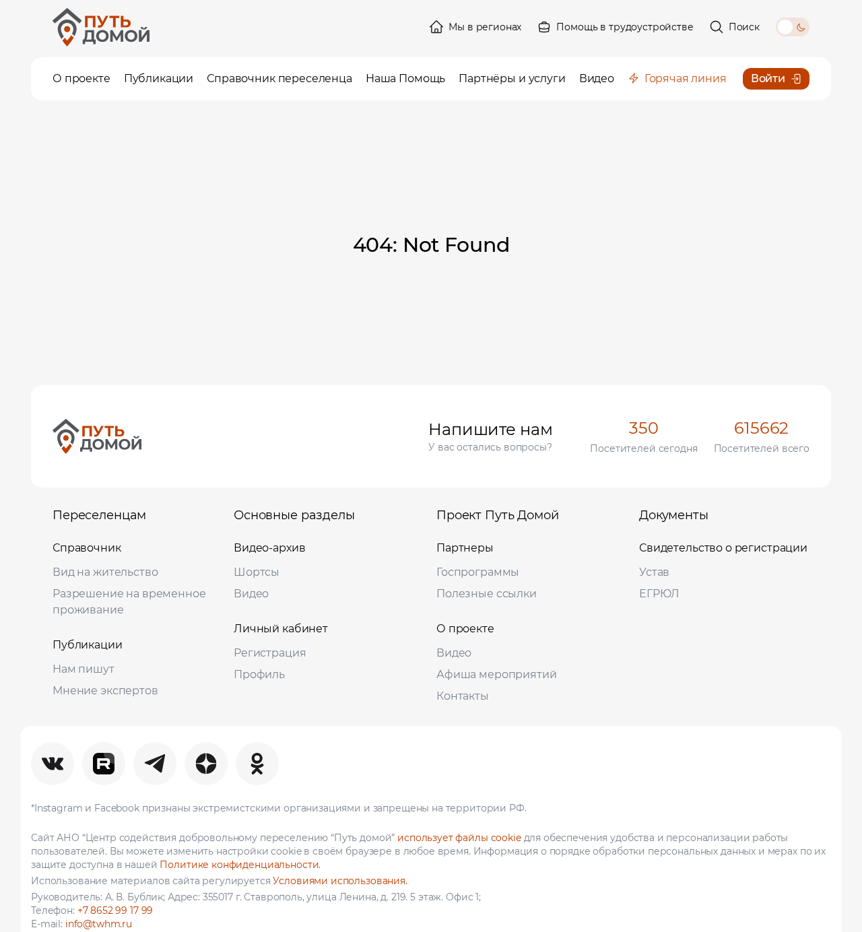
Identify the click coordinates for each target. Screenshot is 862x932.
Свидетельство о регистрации (723, 547)
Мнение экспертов (105, 690)
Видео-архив (269, 547)
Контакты (462, 696)
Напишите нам (490, 429)
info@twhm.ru (98, 924)
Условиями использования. (340, 881)
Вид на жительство (105, 572)
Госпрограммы (477, 572)
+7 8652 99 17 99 (115, 910)
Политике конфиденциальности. (240, 865)
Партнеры (465, 547)
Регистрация (270, 652)
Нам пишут (83, 669)
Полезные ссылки (486, 593)
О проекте (465, 628)
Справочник (87, 547)
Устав (654, 572)
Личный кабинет (281, 628)
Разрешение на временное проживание (129, 601)
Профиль (259, 674)
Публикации (88, 644)
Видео (251, 593)
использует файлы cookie (459, 838)
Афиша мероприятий (496, 674)
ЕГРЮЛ (659, 593)
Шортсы (256, 572)
